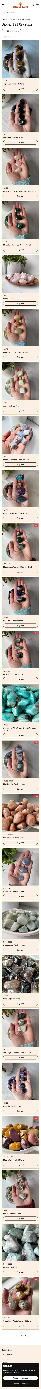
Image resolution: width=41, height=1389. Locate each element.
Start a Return (7, 1354)
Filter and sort (13, 31)
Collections (11, 19)
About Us (5, 1360)
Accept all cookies (20, 1378)
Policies (4, 1357)
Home (3, 19)
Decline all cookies (20, 1384)
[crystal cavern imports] (20, 5)
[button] (37, 5)
